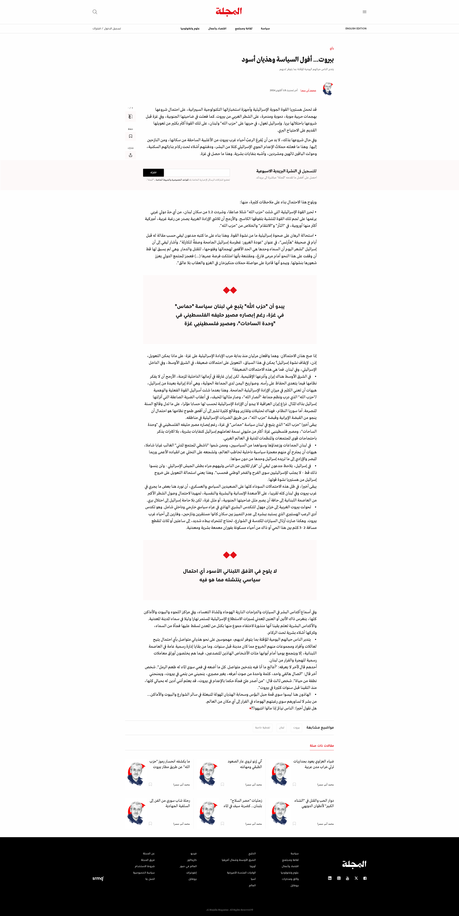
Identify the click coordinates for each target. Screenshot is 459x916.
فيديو (194, 853)
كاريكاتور (192, 860)
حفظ (130, 129)
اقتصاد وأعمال (217, 28)
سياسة (265, 28)
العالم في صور (188, 866)
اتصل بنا (150, 879)
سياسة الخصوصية (144, 872)
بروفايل (294, 885)
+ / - (130, 108)
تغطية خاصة (262, 727)
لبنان (281, 727)
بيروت (296, 727)
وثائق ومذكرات (290, 879)
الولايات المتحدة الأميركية (241, 872)
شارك (131, 148)
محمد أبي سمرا (308, 90)
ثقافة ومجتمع (243, 28)
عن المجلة (149, 853)
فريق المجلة (148, 860)
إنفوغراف (191, 872)
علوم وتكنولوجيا (190, 28)
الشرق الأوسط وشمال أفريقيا (239, 860)
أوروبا (253, 866)
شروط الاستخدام (145, 866)
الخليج (252, 853)
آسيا (253, 879)
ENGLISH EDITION (356, 28)
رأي (332, 48)
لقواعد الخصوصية (180, 179)
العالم (252, 885)
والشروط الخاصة (163, 179)
